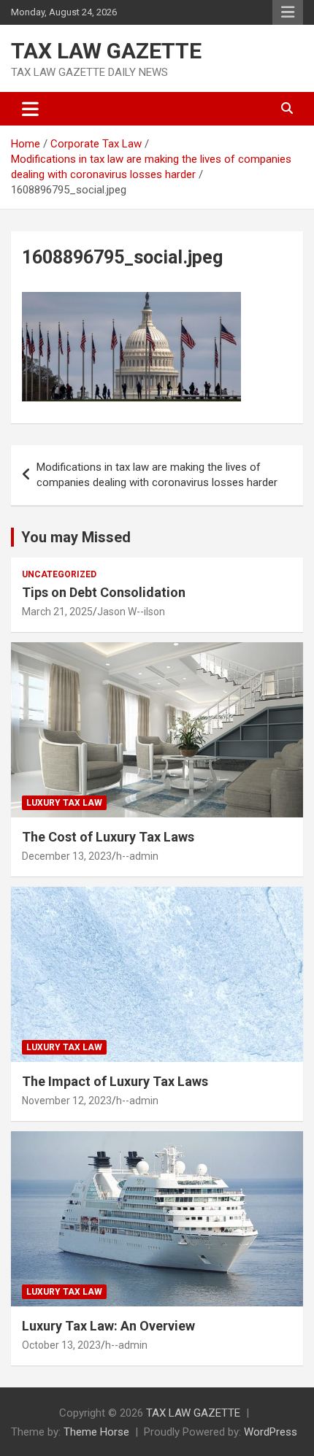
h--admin (137, 856)
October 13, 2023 (61, 1345)
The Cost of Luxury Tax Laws (108, 836)
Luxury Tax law (64, 803)
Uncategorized (59, 574)
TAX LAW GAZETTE (106, 50)
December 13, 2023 (67, 856)
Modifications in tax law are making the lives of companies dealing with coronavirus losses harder (157, 475)
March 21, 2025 (57, 611)
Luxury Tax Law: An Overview (108, 1325)
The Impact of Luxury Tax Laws (115, 1081)
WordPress (270, 1431)
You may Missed (76, 537)
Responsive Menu (287, 12)
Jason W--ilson (131, 611)
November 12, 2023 (67, 1100)
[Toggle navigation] (30, 109)
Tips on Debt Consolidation (105, 592)
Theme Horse (96, 1431)
